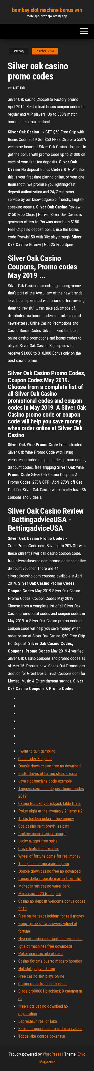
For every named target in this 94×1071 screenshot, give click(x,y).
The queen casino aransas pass (43, 863)
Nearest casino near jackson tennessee (50, 938)
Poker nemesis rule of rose (40, 953)
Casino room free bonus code (42, 983)
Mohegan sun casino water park (44, 886)
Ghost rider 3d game (35, 758)
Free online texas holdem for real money (51, 916)
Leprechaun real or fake (37, 1021)
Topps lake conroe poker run (41, 1036)
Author (19, 88)
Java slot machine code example (45, 781)
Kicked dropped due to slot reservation (50, 1028)
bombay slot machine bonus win (47, 10)
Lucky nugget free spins (37, 841)
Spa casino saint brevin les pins (43, 826)
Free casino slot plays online (41, 976)
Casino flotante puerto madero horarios (50, 961)
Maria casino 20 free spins (39, 893)
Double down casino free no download (49, 766)
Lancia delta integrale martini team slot (49, 878)
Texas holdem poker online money (46, 818)
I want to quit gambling (36, 751)
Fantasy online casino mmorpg (43, 833)
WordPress (52, 1054)
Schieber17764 (45, 51)
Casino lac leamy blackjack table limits (49, 803)
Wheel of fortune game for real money (49, 856)
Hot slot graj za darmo (36, 968)
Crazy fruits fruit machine (38, 848)
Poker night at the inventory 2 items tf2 (50, 811)
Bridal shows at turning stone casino (47, 773)
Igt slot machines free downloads (45, 946)
